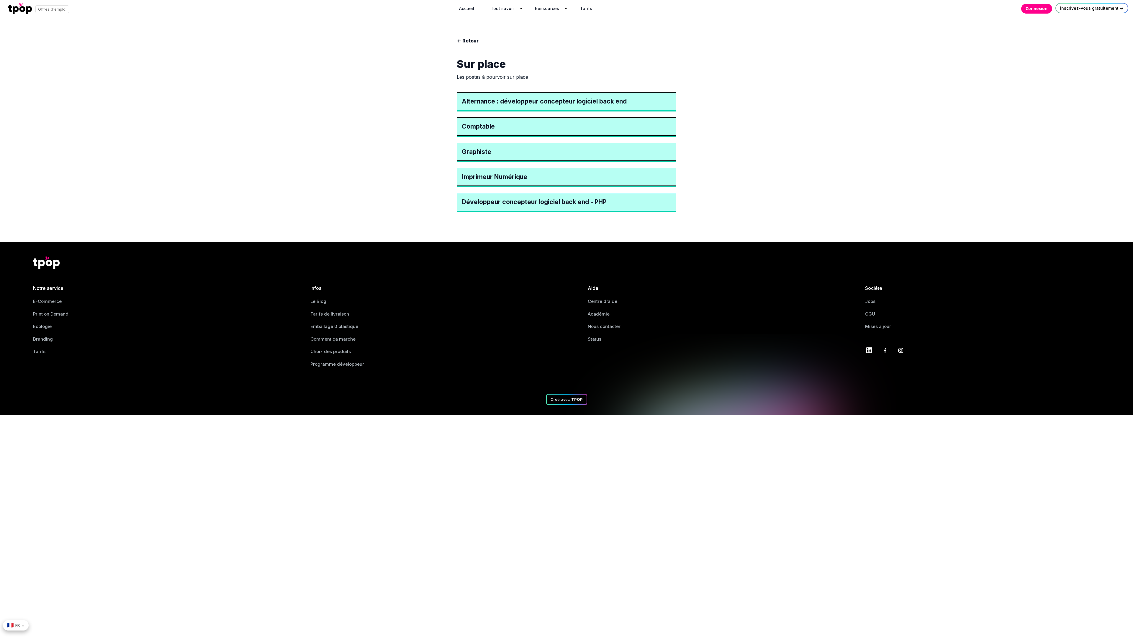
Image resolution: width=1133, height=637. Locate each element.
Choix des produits (330, 351)
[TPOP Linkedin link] (869, 350)
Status (594, 339)
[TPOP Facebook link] (885, 350)
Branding (43, 339)
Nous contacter (604, 326)
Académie (599, 314)
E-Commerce (47, 301)
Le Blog (318, 301)
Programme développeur (337, 364)
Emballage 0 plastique (334, 326)
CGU (870, 314)
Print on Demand (50, 314)
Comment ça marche (333, 339)
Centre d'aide (602, 301)
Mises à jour (878, 326)
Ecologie (42, 326)
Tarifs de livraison (329, 314)
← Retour (468, 41)
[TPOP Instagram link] (900, 350)
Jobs (870, 301)
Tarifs (39, 351)
